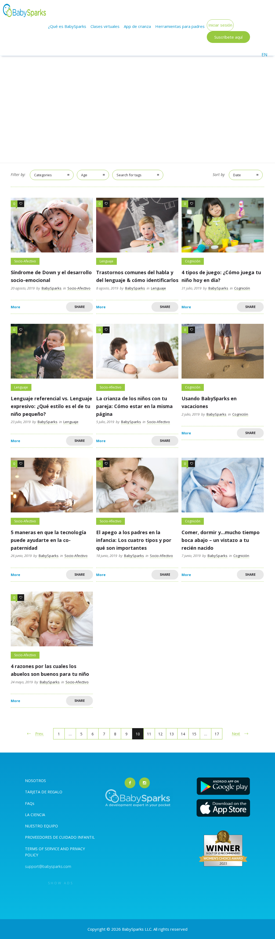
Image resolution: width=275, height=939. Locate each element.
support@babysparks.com (48, 866)
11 (149, 733)
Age (84, 175)
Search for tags (129, 175)
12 (160, 733)
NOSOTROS (35, 780)
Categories (43, 175)
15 (194, 733)
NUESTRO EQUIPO (41, 825)
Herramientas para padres (180, 26)
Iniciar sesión (220, 25)
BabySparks (51, 288)
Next (236, 733)
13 (171, 733)
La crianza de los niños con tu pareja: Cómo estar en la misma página (134, 406)
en (264, 55)
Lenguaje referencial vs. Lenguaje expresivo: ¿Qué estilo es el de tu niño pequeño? (51, 406)
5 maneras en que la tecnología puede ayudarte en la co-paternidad (48, 540)
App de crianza (137, 26)
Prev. (39, 733)
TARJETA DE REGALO (43, 791)
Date (237, 175)
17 (217, 733)
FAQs (29, 803)
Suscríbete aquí (228, 37)
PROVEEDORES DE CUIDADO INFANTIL (60, 837)
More (15, 307)
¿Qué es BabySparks (67, 26)
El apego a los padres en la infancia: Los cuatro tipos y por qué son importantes (133, 540)
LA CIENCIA (35, 814)
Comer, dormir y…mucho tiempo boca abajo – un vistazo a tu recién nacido (221, 540)
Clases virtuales (105, 26)
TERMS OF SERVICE (42, 848)
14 (183, 733)
